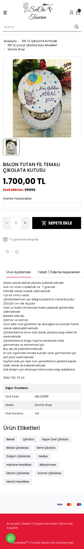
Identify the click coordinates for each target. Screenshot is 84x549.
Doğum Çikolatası (18, 456)
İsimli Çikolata (46, 448)
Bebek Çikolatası (17, 448)
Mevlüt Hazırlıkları (17, 482)
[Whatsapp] (11, 538)
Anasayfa (13, 524)
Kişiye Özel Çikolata (55, 439)
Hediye (43, 456)
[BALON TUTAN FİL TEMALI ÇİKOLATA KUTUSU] (42, 98)
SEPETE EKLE (60, 223)
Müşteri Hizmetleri (45, 524)
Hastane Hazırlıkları (18, 465)
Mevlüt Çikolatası (17, 473)
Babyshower (48, 465)
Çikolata (28, 439)
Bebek (10, 439)
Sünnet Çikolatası (49, 473)
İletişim (26, 524)
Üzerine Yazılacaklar (17, 198)
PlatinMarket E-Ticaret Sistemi (30, 543)
